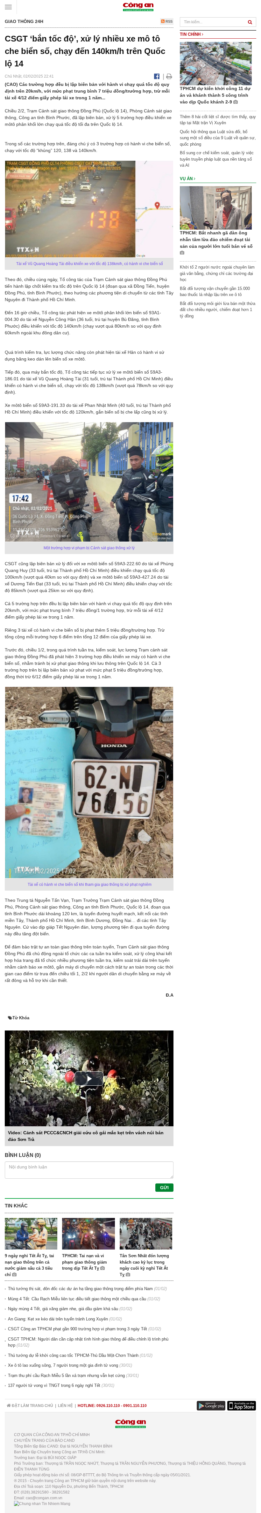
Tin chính (191, 34)
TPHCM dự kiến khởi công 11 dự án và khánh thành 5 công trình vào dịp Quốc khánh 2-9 (215, 95)
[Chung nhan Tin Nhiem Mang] (42, 1504)
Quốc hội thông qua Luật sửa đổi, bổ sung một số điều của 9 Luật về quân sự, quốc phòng (218, 138)
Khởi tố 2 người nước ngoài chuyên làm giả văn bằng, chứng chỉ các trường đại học (217, 273)
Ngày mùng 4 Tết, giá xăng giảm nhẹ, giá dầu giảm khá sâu (63, 1308)
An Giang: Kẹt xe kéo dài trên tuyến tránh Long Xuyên (58, 1319)
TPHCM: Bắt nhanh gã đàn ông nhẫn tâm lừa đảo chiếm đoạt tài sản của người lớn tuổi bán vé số (216, 239)
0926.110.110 (108, 1405)
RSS (169, 21)
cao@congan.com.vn (44, 1498)
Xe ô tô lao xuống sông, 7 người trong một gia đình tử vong (63, 1365)
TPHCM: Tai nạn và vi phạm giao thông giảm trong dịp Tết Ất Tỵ (84, 1262)
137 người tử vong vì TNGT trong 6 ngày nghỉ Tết (54, 1385)
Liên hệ (65, 1405)
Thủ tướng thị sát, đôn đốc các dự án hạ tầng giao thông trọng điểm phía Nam (80, 1288)
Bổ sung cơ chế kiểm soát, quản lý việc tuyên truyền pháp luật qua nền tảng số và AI (217, 159)
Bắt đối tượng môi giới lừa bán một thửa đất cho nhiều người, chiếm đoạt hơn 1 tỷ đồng (217, 309)
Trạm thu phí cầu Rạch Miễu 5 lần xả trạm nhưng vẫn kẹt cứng (66, 1375)
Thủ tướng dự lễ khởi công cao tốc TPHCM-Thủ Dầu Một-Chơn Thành (73, 1355)
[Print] (169, 76)
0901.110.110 (135, 1405)
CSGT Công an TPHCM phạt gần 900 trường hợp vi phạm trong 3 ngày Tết (77, 1329)
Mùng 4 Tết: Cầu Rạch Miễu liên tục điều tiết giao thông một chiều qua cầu (77, 1298)
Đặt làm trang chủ (32, 1405)
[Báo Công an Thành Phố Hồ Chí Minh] (138, 6)
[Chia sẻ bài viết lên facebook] (156, 76)
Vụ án (187, 178)
